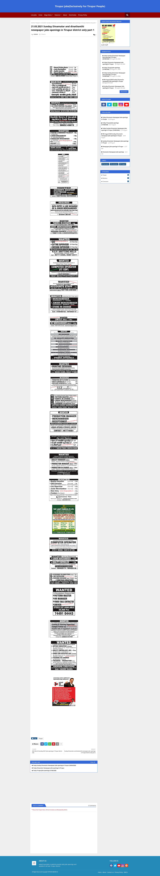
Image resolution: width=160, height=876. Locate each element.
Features (57, 15)
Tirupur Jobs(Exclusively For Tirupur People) (80, 6)
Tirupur (38, 23)
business (106, 164)
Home (40, 15)
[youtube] (126, 104)
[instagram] (120, 104)
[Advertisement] (65, 51)
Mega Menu (48, 15)
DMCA (126, 872)
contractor (115, 164)
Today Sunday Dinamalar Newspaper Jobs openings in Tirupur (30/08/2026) (54, 765)
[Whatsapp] (49, 744)
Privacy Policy (82, 15)
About (65, 15)
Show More (124, 92)
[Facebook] (42, 744)
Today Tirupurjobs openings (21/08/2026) (44, 770)
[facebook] (103, 104)
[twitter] (109, 104)
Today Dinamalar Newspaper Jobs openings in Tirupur (48, 768)
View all (92, 762)
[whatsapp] (115, 104)
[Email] (57, 744)
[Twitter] (46, 744)
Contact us (110, 872)
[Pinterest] (53, 744)
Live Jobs (34, 15)
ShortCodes (72, 15)
